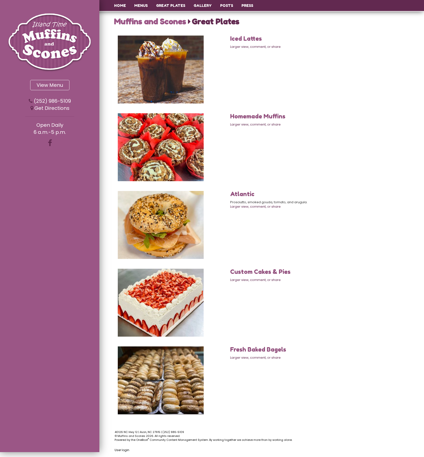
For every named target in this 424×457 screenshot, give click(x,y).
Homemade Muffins (257, 116)
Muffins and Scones (150, 21)
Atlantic (242, 194)
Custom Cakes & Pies (260, 271)
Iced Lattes (246, 38)
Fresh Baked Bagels (258, 349)
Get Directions (51, 108)
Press (247, 5)
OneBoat (142, 440)
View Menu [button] (50, 85)
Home (120, 5)
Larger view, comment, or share (255, 46)
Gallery (203, 5)
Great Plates (170, 5)
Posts (226, 5)
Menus (141, 5)
